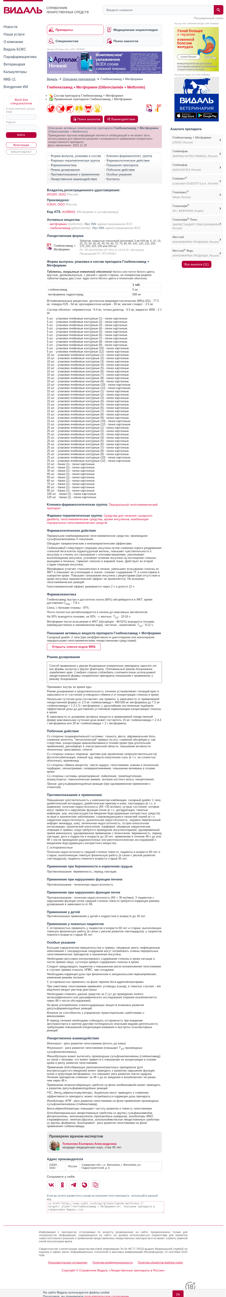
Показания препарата (122, 165)
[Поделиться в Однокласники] (62, 1185)
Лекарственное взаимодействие (74, 179)
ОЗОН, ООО (56, 204)
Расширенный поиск (208, 18)
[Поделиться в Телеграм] (73, 1185)
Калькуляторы (15, 72)
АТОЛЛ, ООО (56, 194)
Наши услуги (14, 34)
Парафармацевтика (20, 57)
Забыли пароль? (21, 151)
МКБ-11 (10, 79)
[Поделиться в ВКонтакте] (51, 1185)
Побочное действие (120, 169)
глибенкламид (60, 228)
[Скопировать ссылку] (95, 1185)
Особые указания (119, 174)
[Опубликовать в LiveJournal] (84, 1185)
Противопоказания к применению (75, 174)
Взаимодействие (123, 119)
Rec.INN (90, 224)
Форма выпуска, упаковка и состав (76, 156)
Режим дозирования (65, 169)
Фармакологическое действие (128, 160)
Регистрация (21, 145)
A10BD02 (69, 212)
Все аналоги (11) (196, 264)
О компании (13, 42)
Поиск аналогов (88, 119)
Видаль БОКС (15, 49)
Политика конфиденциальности (112, 1262)
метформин (58, 224)
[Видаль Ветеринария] (196, 99)
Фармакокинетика (64, 165)
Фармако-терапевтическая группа (75, 160)
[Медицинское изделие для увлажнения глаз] (104, 63)
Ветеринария (14, 64)
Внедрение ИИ (16, 87)
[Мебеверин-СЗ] (196, 49)
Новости (10, 27)
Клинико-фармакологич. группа (129, 156)
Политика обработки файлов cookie (160, 1262)
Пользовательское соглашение (67, 1262)
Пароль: (11, 122)
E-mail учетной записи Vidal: (20, 110)
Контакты (113, 179)
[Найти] (218, 10)
